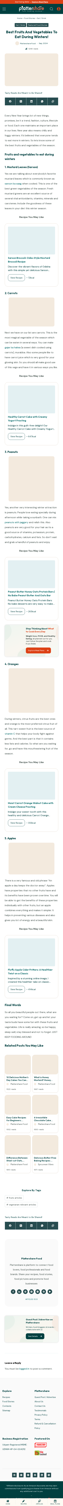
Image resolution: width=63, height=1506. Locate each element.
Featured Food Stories (37, 25)
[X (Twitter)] (21, 101)
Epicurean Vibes (46, 1164)
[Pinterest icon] (43, 1291)
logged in (24, 1368)
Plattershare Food (19, 1084)
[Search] (51, 9)
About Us (39, 1401)
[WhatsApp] (42, 101)
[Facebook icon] (13, 1291)
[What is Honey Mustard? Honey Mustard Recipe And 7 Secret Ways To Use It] (45, 1065)
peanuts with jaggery (16, 522)
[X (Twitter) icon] (31, 1291)
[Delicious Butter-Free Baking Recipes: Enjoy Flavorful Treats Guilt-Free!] (45, 1145)
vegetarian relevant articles (21, 1204)
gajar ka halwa (12, 347)
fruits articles (14, 1197)
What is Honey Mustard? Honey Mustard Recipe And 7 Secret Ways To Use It (45, 1078)
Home (19, 18)
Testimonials (40, 1410)
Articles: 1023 (31, 1299)
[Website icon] (25, 1291)
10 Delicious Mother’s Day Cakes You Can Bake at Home (17, 1078)
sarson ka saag (13, 183)
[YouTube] (28, 1475)
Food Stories (29, 18)
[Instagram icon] (37, 1291)
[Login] (59, 9)
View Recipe (16, 277)
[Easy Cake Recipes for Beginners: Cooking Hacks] (18, 1105)
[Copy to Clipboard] (53, 101)
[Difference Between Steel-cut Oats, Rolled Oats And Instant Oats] (18, 1145)
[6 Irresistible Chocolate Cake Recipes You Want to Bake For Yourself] (45, 1105)
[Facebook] (10, 101)
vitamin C (10, 733)
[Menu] (4, 9)
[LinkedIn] (31, 101)
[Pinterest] (14, 1475)
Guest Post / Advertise (45, 1397)
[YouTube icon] (50, 1291)
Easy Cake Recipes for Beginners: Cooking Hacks (16, 1119)
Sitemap (6, 1410)
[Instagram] (21, 1475)
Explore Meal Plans (40, 2)
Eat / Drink (41, 18)
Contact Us (40, 1406)
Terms (37, 1419)
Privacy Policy (41, 1415)
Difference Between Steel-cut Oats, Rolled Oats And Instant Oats (17, 1159)
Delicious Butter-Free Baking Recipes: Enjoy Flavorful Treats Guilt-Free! (45, 1159)
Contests (6, 1406)
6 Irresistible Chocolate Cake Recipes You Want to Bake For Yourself (44, 1119)
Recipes (6, 1397)
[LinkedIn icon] (19, 1291)
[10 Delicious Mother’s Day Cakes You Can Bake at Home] (18, 1065)
